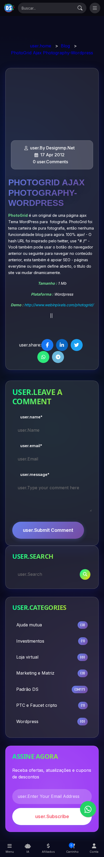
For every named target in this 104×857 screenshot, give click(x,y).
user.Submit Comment (48, 530)
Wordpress (50, 721)
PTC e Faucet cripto (50, 705)
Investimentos (50, 641)
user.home (40, 45)
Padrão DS (50, 689)
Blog (65, 45)
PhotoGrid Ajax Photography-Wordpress (52, 52)
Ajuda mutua (50, 624)
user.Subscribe (52, 816)
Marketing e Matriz (50, 673)
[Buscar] (80, 8)
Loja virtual (50, 657)
